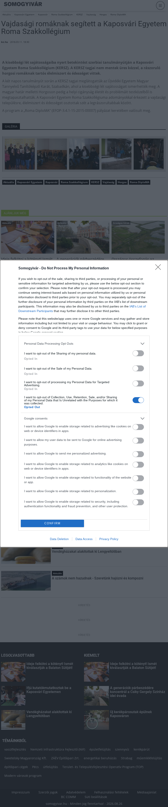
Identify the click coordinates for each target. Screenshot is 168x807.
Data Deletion (59, 539)
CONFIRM (52, 523)
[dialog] (84, 403)
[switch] (138, 353)
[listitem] (84, 343)
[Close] (159, 268)
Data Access (84, 539)
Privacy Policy (108, 539)
